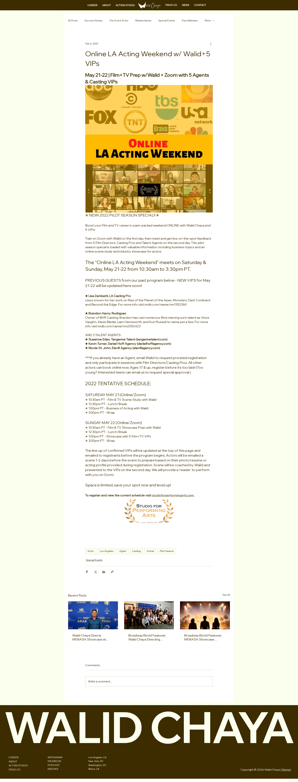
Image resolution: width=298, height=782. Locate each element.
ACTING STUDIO (18, 765)
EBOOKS (53, 768)
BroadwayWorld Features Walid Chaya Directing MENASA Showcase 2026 (147, 637)
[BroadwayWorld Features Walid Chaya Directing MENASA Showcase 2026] (149, 615)
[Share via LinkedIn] (103, 571)
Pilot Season (167, 551)
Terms (286, 769)
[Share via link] (112, 571)
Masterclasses (143, 20)
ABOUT (13, 761)
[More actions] (211, 44)
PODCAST (54, 765)
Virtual (150, 551)
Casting (136, 551)
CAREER (14, 757)
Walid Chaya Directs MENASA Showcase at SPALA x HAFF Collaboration (89, 637)
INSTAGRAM (55, 757)
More (208, 20)
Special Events (166, 20)
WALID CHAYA (149, 726)
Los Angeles (106, 551)
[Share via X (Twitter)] (95, 571)
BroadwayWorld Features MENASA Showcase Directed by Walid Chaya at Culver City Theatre (203, 637)
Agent (122, 551)
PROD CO (14, 769)
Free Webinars (190, 20)
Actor (90, 551)
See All (226, 594)
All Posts (73, 20)
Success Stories (93, 20)
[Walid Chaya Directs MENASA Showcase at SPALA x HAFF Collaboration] (93, 615)
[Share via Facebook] (86, 571)
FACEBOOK (54, 761)
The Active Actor (118, 20)
